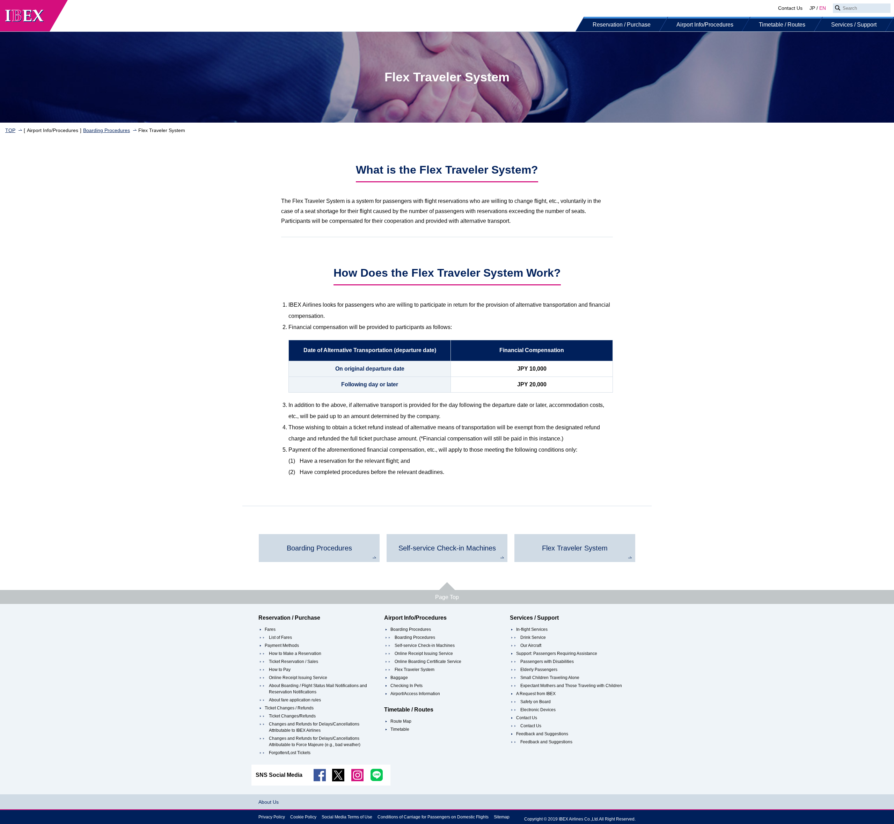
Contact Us (790, 8)
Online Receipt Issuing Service (298, 677)
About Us (268, 802)
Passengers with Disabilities (547, 661)
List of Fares (280, 637)
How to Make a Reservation (295, 653)
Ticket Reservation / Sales (293, 661)
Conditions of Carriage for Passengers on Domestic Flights (433, 817)
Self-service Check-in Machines (425, 645)
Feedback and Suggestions (542, 733)
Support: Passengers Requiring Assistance (556, 653)
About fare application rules (295, 700)
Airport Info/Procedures (704, 25)
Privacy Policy (271, 817)
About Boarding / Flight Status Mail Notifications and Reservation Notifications (318, 688)
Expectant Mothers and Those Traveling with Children (571, 685)
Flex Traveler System (414, 669)
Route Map (400, 721)
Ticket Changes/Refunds (292, 716)
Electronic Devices (538, 709)
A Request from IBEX (536, 693)
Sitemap (502, 817)
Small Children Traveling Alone (549, 677)
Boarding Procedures (106, 130)
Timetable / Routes (782, 25)
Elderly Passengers (538, 669)
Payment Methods (282, 645)
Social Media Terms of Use (347, 817)
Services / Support (854, 25)
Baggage (399, 677)
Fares (270, 629)
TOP (10, 130)
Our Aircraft (530, 645)
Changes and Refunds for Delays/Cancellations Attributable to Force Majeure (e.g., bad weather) (314, 741)
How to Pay (280, 669)
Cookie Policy (303, 817)
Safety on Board (535, 701)
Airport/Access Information (415, 693)
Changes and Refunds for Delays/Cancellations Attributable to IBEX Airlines (314, 727)
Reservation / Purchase (622, 25)
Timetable (399, 729)
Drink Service (533, 637)
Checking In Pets (406, 685)
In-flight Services (532, 629)
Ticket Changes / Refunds (289, 708)
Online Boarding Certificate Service (428, 661)
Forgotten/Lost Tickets (289, 752)
